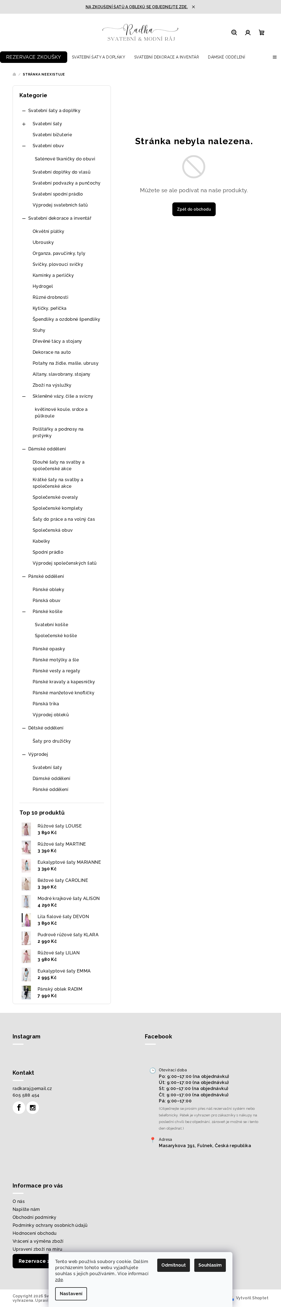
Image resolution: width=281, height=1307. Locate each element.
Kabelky (41, 541)
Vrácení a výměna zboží (38, 1241)
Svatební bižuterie (52, 134)
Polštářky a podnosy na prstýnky (58, 432)
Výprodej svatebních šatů (60, 205)
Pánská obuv (46, 600)
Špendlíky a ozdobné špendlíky (66, 319)
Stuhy (39, 330)
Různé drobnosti (50, 297)
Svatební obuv (48, 145)
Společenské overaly (55, 497)
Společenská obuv (53, 530)
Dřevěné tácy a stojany (57, 341)
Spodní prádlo (48, 552)
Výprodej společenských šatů (65, 563)
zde (59, 1279)
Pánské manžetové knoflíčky (63, 692)
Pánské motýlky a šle (56, 659)
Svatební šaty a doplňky (54, 110)
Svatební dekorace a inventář (59, 218)
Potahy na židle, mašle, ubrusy (66, 363)
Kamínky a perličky (53, 275)
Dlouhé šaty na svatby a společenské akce (59, 465)
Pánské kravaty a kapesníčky (64, 681)
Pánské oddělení (46, 576)
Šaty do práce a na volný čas (64, 519)
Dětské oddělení (45, 728)
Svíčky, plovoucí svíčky (58, 264)
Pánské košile (47, 611)
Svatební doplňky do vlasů (62, 172)
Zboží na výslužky (52, 385)
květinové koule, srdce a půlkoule (61, 413)
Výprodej (38, 754)
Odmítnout (173, 1265)
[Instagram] (32, 1107)
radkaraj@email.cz (32, 1088)
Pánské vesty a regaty (56, 670)
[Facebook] (19, 1107)
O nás (19, 1201)
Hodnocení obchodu (35, 1233)
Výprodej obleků (51, 714)
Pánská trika (46, 703)
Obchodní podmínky (35, 1217)
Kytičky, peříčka (49, 308)
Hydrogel (43, 286)
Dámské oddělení (47, 449)
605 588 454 (26, 1095)
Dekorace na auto (52, 352)
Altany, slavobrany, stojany (62, 374)
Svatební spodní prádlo (58, 194)
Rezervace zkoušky (43, 1261)
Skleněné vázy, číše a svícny (63, 396)
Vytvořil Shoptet (252, 1298)
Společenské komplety (58, 508)
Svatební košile (51, 624)
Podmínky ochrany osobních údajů (50, 1225)
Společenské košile (56, 635)
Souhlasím (210, 1265)
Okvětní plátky (48, 231)
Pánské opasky (49, 648)
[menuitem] (33, 57)
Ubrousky (43, 242)
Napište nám (26, 1209)
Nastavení (71, 1293)
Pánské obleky (48, 589)
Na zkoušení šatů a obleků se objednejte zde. (137, 7)
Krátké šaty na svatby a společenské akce (58, 483)
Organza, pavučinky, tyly (59, 253)
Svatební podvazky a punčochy (66, 183)
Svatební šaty (47, 123)
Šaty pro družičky (52, 741)
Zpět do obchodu (194, 209)
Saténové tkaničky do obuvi (65, 158)
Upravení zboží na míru (38, 1249)
